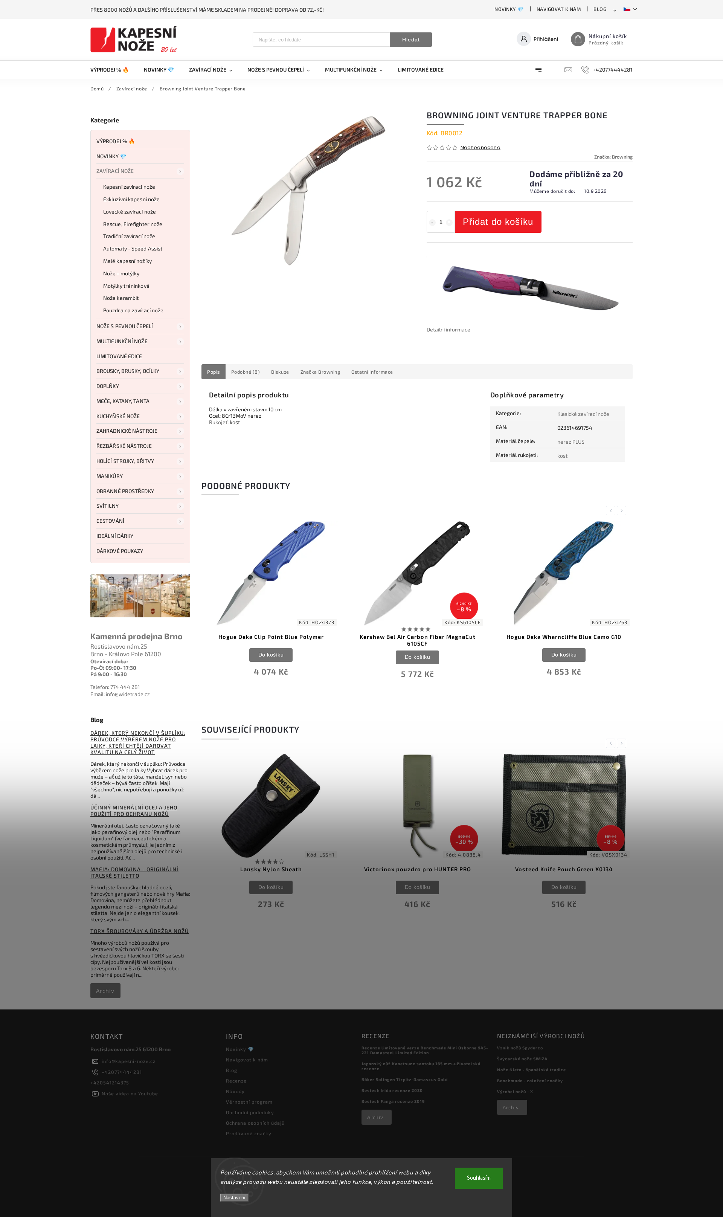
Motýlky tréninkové (126, 285)
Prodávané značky (249, 1133)
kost (562, 455)
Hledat (411, 40)
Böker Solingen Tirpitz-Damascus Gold (405, 1079)
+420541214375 (109, 1083)
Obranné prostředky (125, 491)
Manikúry (109, 476)
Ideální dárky (114, 536)
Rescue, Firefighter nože (132, 224)
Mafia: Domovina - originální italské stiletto (134, 872)
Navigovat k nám (559, 9)
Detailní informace (448, 329)
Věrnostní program (249, 1102)
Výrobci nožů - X (515, 1091)
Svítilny (107, 505)
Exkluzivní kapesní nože (131, 199)
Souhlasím (479, 1178)
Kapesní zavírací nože (129, 186)
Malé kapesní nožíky (127, 261)
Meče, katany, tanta (122, 401)
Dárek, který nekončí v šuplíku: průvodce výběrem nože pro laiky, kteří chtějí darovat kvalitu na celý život (137, 742)
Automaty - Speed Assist (132, 248)
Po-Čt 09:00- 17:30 (113, 667)
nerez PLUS (570, 441)
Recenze (236, 1081)
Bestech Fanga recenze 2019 (393, 1101)
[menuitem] (113, 69)
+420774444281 (122, 1072)
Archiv (105, 990)
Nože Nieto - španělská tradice (531, 1069)
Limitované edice (119, 356)
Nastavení (234, 1197)
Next (622, 510)
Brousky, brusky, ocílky (127, 371)
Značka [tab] (320, 372)
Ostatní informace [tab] (372, 372)
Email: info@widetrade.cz (120, 694)
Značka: (613, 157)
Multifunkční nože (122, 341)
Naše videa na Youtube (130, 1093)
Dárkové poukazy (119, 551)
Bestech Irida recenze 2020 (392, 1090)
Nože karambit (121, 298)
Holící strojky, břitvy (125, 461)
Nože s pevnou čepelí (124, 326)
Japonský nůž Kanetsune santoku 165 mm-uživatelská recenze (421, 1066)
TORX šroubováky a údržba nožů (139, 931)
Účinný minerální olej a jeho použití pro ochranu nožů (133, 810)
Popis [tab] (213, 372)
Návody (235, 1091)
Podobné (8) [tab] (245, 372)
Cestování (110, 521)
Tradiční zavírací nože (129, 236)
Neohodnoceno (480, 147)
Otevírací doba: (109, 661)
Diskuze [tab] (280, 372)
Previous (612, 510)
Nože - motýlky (121, 273)
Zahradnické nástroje (126, 431)
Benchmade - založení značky (530, 1080)
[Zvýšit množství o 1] (449, 222)
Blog (599, 9)
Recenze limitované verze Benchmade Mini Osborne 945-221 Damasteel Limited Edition (425, 1050)
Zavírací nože (115, 171)
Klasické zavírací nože (583, 414)
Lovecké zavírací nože (129, 211)
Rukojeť (218, 422)
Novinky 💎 (509, 9)
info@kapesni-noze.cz (129, 1061)
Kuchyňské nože (118, 416)
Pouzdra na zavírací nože (133, 310)
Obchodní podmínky (250, 1112)
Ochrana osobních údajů (255, 1123)
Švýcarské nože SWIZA (522, 1058)
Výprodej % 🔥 (115, 141)
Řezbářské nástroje (124, 446)
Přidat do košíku (498, 222)
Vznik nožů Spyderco (520, 1047)
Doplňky (107, 386)
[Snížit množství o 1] (432, 222)
